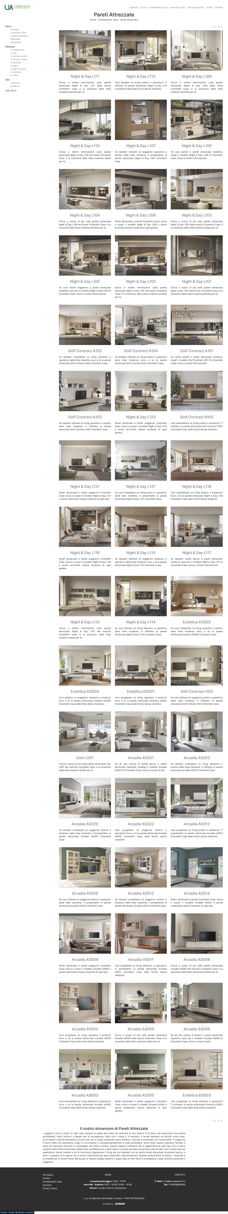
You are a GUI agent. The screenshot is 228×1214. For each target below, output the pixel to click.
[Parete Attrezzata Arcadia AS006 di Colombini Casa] (197, 1003)
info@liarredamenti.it (174, 1181)
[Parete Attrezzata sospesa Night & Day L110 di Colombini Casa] (85, 120)
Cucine (143, 7)
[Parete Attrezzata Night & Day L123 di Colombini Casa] (141, 391)
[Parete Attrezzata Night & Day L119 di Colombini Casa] (85, 527)
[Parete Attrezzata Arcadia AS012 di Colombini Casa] (141, 867)
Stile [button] (7, 79)
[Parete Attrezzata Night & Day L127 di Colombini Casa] (141, 460)
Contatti (219, 7)
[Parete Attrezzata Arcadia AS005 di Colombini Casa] (141, 1069)
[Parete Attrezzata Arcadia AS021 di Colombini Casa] (141, 732)
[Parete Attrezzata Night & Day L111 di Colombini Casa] (85, 50)
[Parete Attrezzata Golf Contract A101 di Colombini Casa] (197, 325)
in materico (16, 72)
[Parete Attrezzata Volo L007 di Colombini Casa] (85, 732)
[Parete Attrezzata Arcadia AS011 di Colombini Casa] (141, 933)
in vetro (14, 75)
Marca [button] (8, 26)
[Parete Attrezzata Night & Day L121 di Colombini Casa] (85, 460)
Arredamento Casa (158, 7)
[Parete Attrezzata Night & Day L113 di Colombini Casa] (141, 50)
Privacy (4, 1212)
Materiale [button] (10, 46)
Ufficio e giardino (195, 7)
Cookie (12, 1212)
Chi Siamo (48, 1175)
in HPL (14, 53)
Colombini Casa (18, 32)
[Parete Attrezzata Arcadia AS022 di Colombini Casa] (141, 798)
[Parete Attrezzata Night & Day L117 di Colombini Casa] (197, 527)
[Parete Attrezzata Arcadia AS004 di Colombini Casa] (141, 1003)
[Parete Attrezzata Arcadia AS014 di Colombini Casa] (197, 867)
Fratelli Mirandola (19, 35)
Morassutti (16, 42)
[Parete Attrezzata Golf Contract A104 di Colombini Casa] (141, 325)
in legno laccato (19, 69)
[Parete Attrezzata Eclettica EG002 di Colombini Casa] (197, 596)
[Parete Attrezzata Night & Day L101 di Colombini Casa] (197, 255)
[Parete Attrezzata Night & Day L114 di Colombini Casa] (141, 596)
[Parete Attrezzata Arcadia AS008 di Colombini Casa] (197, 933)
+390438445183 (176, 1184)
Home (93, 19)
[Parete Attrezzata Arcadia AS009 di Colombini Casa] (85, 933)
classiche (15, 83)
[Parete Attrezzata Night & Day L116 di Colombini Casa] (197, 460)
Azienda (133, 7)
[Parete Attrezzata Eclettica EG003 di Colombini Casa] (197, 1069)
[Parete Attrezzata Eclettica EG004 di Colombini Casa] (85, 665)
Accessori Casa (177, 7)
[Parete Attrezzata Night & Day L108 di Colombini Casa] (197, 50)
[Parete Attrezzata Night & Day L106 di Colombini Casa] (141, 189)
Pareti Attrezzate (129, 19)
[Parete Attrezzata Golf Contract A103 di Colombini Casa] (85, 391)
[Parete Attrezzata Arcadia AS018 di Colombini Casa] (85, 867)
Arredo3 (15, 29)
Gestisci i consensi (25, 1212)
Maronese (15, 39)
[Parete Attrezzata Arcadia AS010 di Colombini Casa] (85, 1003)
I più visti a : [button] (11, 90)
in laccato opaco (19, 59)
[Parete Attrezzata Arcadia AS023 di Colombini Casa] (197, 732)
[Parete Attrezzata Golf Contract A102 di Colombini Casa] (85, 325)
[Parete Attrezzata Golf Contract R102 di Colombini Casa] (197, 391)
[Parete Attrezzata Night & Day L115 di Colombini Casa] (141, 527)
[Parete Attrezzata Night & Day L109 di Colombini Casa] (197, 120)
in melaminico (17, 49)
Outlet (209, 7)
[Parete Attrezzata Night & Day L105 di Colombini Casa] (85, 255)
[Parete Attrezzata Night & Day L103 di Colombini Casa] (197, 189)
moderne (15, 86)
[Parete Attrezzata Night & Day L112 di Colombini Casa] (85, 596)
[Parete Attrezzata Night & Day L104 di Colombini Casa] (85, 189)
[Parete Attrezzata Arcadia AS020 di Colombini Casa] (85, 798)
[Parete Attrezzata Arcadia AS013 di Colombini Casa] (197, 798)
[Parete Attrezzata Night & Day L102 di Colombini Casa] (141, 255)
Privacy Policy (50, 1188)
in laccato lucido (19, 56)
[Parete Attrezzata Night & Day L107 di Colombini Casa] (141, 120)
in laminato (16, 62)
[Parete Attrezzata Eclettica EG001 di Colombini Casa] (141, 665)
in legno (14, 65)
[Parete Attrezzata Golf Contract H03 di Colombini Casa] (197, 665)
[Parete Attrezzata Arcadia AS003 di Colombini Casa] (85, 1069)
